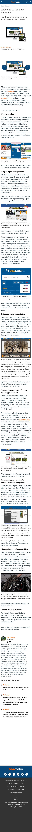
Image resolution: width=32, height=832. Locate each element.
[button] (16, 69)
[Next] (27, 67)
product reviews (6, 98)
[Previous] (4, 67)
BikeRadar (10, 91)
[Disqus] (16, 744)
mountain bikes (24, 420)
